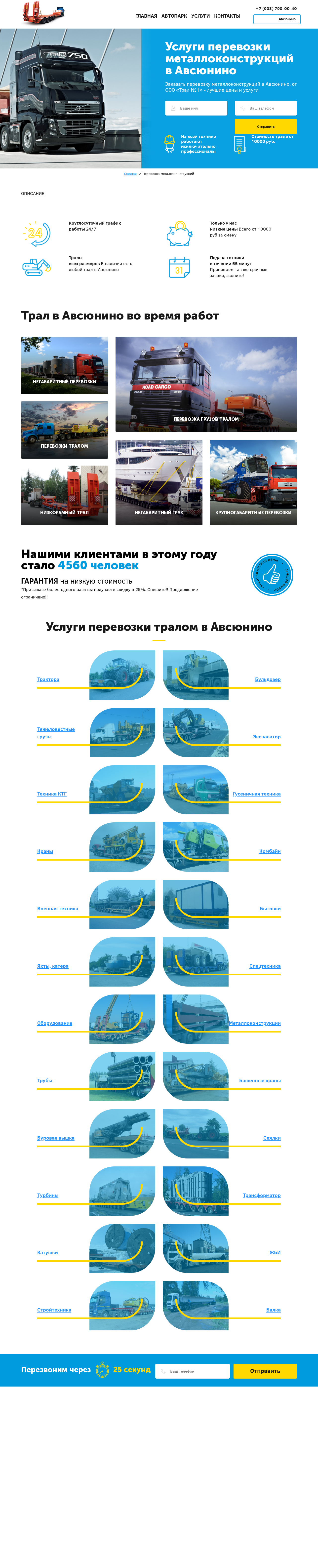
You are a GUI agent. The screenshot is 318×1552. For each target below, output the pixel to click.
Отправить (266, 126)
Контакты (227, 15)
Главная (146, 15)
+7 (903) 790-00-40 (276, 8)
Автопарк (174, 15)
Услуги (200, 15)
